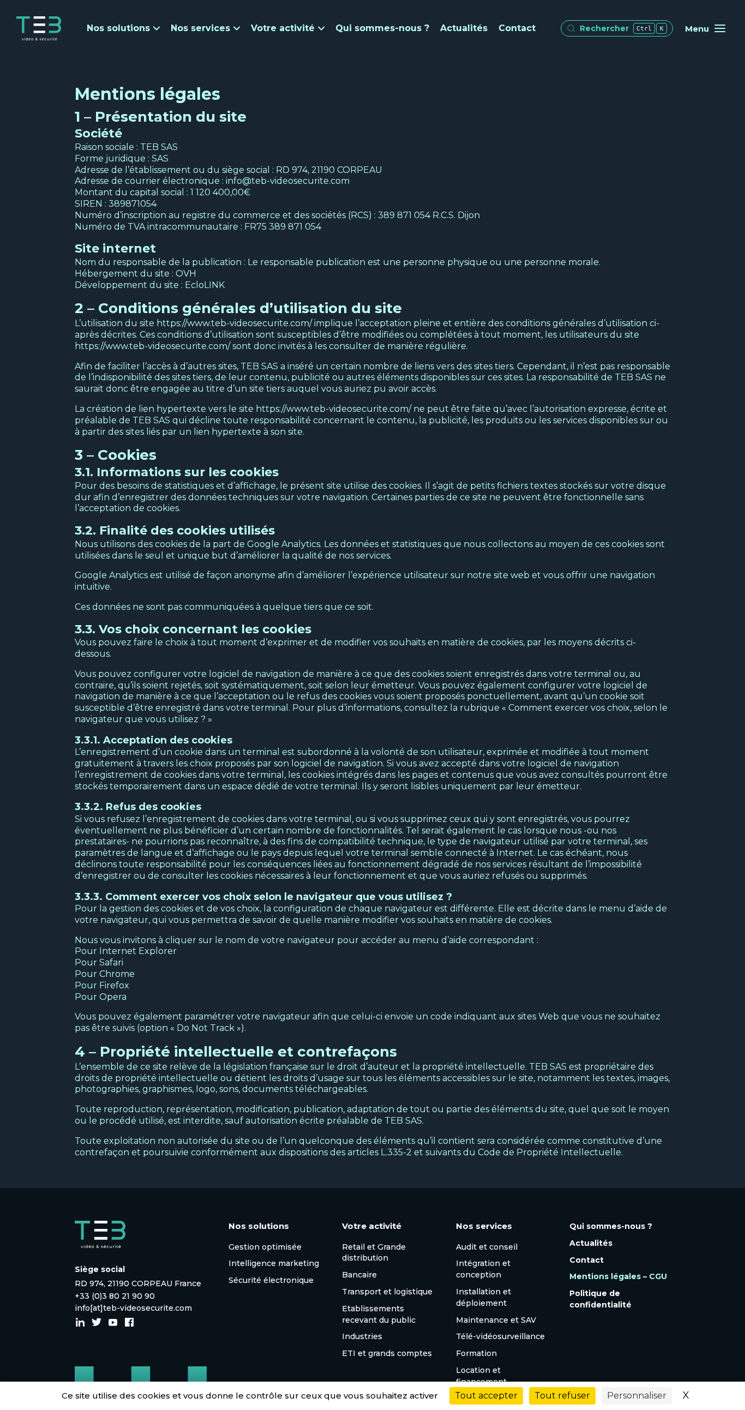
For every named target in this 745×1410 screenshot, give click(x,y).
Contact (517, 28)
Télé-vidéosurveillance (500, 1336)
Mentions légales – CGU (618, 1276)
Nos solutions (118, 28)
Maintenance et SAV (496, 1320)
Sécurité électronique (271, 1280)
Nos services (200, 28)
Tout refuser (562, 1395)
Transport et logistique (387, 1292)
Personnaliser (636, 1395)
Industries (362, 1336)
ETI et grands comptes (387, 1353)
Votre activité (283, 28)
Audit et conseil (487, 1247)
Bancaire (359, 1275)
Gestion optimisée (265, 1247)
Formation (476, 1353)
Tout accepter (486, 1395)
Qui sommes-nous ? (382, 28)
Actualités (464, 28)
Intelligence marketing (274, 1263)
